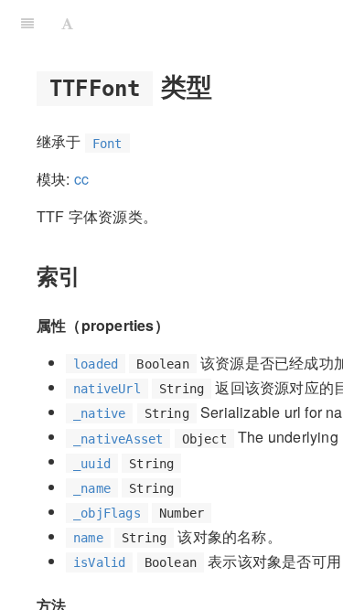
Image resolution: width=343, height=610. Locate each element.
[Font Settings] (67, 23)
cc (81, 178)
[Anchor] (225, 85)
